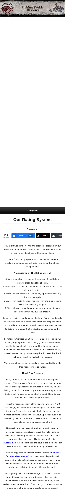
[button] (62, 3)
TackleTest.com (20, 477)
